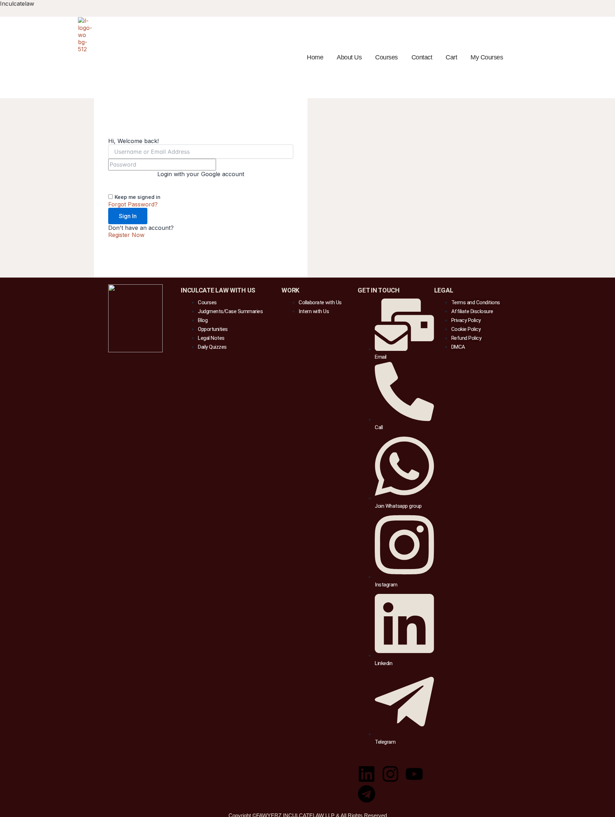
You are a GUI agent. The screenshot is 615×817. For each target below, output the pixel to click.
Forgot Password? (133, 204)
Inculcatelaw (17, 3)
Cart (451, 57)
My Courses (487, 57)
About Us (349, 57)
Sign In (128, 216)
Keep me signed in (138, 197)
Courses (386, 57)
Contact (421, 57)
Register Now (126, 234)
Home (315, 57)
